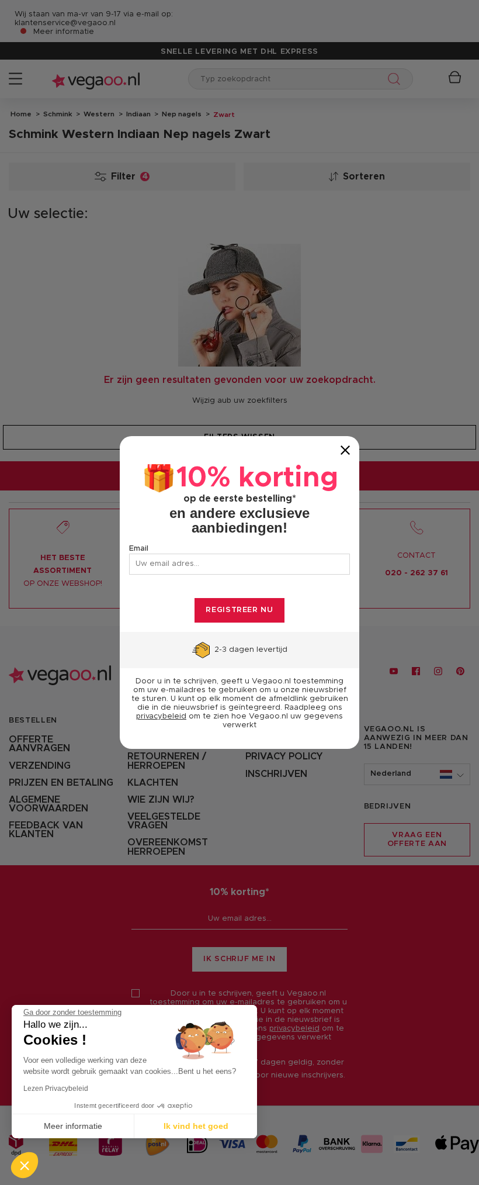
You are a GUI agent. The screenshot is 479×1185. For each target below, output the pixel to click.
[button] (25, 1165)
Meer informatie (73, 1126)
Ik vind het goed (196, 1126)
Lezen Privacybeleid (55, 1088)
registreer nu (239, 610)
